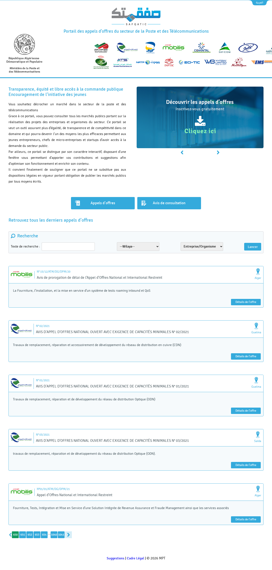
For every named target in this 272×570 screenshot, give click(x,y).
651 (22, 534)
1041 (61, 534)
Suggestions (115, 558)
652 (30, 534)
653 (37, 534)
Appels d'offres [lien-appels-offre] (103, 203)
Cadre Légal (135, 558)
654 (44, 534)
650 (15, 534)
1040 (54, 534)
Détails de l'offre (245, 302)
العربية (259, 2)
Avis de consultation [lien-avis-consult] (169, 203)
